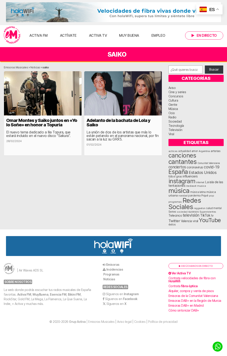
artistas (215, 151)
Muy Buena (129, 35)
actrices (173, 151)
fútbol (171, 176)
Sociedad (175, 121)
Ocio (171, 113)
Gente (172, 104)
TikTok (205, 215)
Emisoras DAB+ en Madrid (186, 305)
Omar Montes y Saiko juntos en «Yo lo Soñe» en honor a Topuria (41, 122)
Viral (171, 134)
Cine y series (177, 92)
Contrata (183, 286)
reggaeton (199, 208)
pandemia (194, 195)
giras (179, 176)
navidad (183, 195)
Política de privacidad (163, 321)
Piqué (204, 195)
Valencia (186, 221)
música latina (198, 192)
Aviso (172, 88)
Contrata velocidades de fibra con (192, 279)
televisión (191, 215)
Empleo (158, 35)
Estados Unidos (202, 172)
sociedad (182, 211)
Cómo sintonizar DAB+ (183, 310)
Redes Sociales (184, 203)
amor (195, 151)
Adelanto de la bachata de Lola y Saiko (118, 122)
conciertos (177, 167)
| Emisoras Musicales (91, 321)
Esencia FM (58, 294)
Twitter (174, 221)
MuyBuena (40, 294)
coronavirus (195, 167)
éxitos (172, 224)
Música (173, 109)
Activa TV (98, 35)
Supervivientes (208, 211)
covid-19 (211, 166)
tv (212, 215)
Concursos (175, 96)
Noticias (35, 67)
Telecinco (175, 215)
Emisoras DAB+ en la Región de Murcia (194, 300)
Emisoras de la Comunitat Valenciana (193, 296)
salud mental (213, 208)
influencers (190, 176)
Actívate (68, 35)
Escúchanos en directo (197, 266)
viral (195, 221)
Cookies (140, 321)
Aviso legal (124, 321)
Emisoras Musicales (16, 67)
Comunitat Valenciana (209, 163)
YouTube (210, 220)
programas (175, 201)
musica (201, 185)
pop (211, 195)
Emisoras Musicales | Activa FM (12, 35)
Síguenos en (122, 294)
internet (200, 182)
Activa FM (38, 35)
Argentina (204, 151)
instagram (182, 181)
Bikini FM (74, 294)
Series (172, 211)
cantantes (182, 161)
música (179, 190)
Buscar (214, 69)
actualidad (184, 151)
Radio (172, 117)
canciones (182, 155)
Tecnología (176, 125)
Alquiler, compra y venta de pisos (191, 291)
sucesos (193, 211)
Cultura (173, 100)
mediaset (191, 185)
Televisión (175, 130)
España (178, 171)
